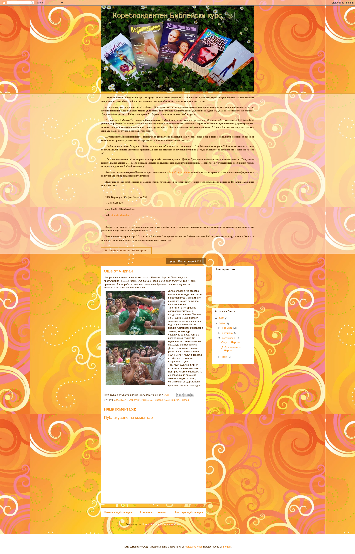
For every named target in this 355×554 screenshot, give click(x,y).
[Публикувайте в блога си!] (182, 395)
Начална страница (153, 512)
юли (225, 356)
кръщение (147, 400)
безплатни (134, 400)
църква (175, 400)
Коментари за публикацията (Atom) (161, 524)
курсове (158, 400)
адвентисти (120, 400)
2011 (222, 318)
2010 (222, 323)
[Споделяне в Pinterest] (192, 395)
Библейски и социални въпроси (126, 250)
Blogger (227, 546)
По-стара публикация (188, 512)
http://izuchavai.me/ (179, 172)
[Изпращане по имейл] (178, 395)
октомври (228, 332)
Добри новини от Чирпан (231, 349)
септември (229, 337)
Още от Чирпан (230, 342)
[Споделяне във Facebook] (189, 395)
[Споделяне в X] (185, 395)
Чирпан (185, 400)
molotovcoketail (193, 546)
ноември (227, 327)
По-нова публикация (118, 512)
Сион (167, 400)
